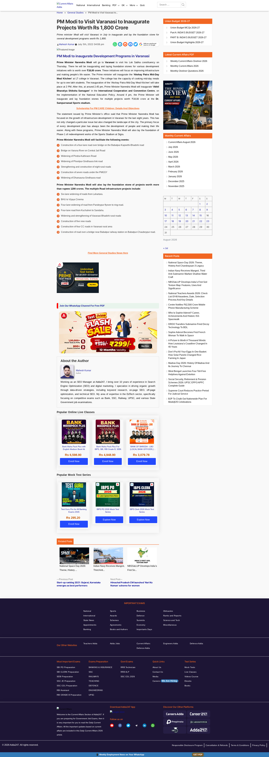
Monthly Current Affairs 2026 (184, 66)
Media (155, 676)
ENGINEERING (96, 690)
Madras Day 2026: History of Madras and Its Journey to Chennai (188, 364)
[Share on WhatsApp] (115, 44)
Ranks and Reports (172, 616)
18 (172, 221)
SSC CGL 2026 (128, 676)
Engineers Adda (170, 643)
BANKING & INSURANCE (100, 667)
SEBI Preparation (65, 676)
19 (179, 221)
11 (172, 215)
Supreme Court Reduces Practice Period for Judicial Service (188, 392)
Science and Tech (171, 620)
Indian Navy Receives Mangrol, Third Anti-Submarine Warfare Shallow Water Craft (187, 273)
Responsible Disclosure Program (187, 745)
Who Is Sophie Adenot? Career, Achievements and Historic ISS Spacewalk (184, 316)
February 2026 (175, 171)
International (93, 5)
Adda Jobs (115, 643)
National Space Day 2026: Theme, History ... (73, 568)
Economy (141, 625)
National (80, 5)
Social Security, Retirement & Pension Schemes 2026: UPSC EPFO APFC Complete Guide (187, 382)
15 (200, 215)
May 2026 (173, 157)
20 (186, 221)
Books (187, 685)
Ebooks (188, 681)
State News (88, 620)
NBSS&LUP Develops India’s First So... (142, 568)
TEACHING (94, 681)
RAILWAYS (94, 676)
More (132, 5)
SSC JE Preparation (66, 681)
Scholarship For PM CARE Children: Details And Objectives (107, 108)
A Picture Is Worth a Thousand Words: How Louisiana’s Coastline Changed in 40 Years (187, 343)
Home (60, 12)
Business (141, 611)
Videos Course (191, 676)
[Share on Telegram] (120, 44)
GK (123, 5)
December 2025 (176, 181)
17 (165, 221)
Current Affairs (143, 643)
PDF (114, 5)
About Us (157, 667)
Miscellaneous (170, 625)
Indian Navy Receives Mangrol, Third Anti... (109, 568)
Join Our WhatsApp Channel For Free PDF (82, 306)
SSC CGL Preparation (67, 685)
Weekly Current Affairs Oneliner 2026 (188, 61)
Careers (165, 681)
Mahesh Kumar (66, 44)
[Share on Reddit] (125, 44)
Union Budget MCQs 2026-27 (185, 27)
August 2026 (181, 142)
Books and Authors (119, 629)
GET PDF (197, 754)
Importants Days (144, 629)
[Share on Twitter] (136, 44)
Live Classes (190, 672)
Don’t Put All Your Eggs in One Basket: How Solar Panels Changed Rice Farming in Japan (187, 355)
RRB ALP (125, 672)
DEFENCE (93, 685)
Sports (113, 611)
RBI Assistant (63, 690)
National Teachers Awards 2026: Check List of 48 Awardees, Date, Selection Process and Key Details (187, 296)
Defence (140, 616)
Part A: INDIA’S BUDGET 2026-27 (187, 32)
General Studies (75, 12)
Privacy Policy (258, 745)
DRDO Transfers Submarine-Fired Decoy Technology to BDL (188, 326)
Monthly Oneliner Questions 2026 (187, 71)
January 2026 (175, 176)
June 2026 (173, 152)
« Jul (165, 248)
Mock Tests (190, 667)
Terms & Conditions (240, 745)
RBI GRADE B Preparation (69, 695)
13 (186, 215)
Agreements (115, 625)
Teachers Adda (90, 643)
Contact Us (158, 672)
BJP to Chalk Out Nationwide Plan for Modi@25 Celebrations (187, 400)
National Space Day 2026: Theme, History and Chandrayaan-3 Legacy (186, 264)
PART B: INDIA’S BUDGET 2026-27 (188, 37)
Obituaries (168, 611)
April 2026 (173, 162)
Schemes (114, 620)
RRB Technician (128, 667)
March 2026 (174, 166)
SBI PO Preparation (66, 667)
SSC (91, 672)
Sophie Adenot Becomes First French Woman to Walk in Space (186, 334)
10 (165, 215)
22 (200, 221)
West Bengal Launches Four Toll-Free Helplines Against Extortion (187, 373)
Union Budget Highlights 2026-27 (187, 42)
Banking (106, 5)
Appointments (89, 625)
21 (193, 221)
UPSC (91, 695)
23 (207, 221)
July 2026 (173, 147)
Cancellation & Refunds (217, 745)
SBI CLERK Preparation (68, 672)
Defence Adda (143, 648)
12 (179, 215)
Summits (141, 620)
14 (193, 215)
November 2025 (176, 186)
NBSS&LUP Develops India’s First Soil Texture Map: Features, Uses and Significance (187, 285)
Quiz (142, 5)
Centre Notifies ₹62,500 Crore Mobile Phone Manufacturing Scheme (186, 306)
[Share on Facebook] (130, 44)
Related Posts (65, 541)
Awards (113, 616)
